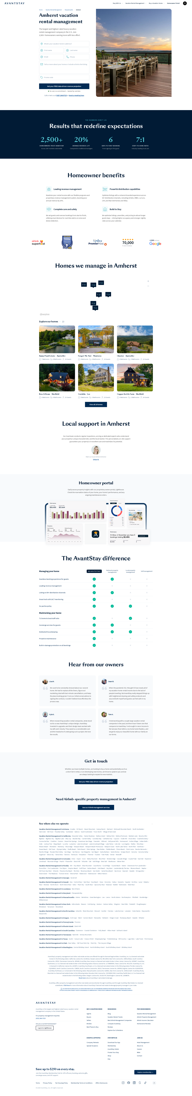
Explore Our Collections (115, 1030)
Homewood (124, 841)
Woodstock (59, 907)
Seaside (131, 871)
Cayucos (116, 839)
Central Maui (78, 882)
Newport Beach (79, 847)
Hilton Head (111, 930)
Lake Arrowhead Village (96, 844)
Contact (139, 1056)
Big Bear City (50, 839)
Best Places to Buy (92, 1027)
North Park (132, 847)
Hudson (99, 904)
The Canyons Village (104, 943)
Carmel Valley (86, 839)
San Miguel (95, 852)
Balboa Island (100, 836)
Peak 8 (62, 861)
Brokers (89, 1024)
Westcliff (118, 855)
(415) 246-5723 (61, 95)
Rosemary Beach (86, 871)
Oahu (74, 885)
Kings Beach (57, 844)
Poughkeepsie (141, 904)
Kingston (117, 904)
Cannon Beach (88, 918)
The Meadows (53, 874)
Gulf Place (82, 868)
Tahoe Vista (59, 855)
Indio (40, 844)
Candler (103, 911)
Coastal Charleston (90, 930)
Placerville (68, 861)
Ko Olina (134, 882)
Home (41, 10)
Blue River (102, 859)
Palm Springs (91, 849)
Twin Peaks (105, 855)
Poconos (77, 922)
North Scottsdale (138, 829)
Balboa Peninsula (121, 836)
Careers (139, 1049)
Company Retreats (93, 1042)
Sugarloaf (42, 855)
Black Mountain (88, 911)
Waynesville (145, 911)
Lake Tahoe (109, 844)
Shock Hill (77, 861)
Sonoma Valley (143, 852)
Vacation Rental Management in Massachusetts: (57, 897)
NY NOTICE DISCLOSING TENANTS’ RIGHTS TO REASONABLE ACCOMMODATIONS (78, 990)
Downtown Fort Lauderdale (137, 866)
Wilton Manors (102, 874)
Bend (80, 918)
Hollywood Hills (113, 841)
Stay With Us (117, 3)
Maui (40, 885)
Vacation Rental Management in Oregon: (54, 918)
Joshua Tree (48, 844)
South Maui (89, 885)
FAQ (109, 1059)
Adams (78, 897)
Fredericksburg (112, 939)
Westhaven (112, 861)
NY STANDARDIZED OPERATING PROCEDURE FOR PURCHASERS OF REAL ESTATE (112, 988)
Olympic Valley (61, 849)
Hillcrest (104, 841)
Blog (109, 1014)
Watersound (92, 874)
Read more (82, 978)
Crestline (53, 841)
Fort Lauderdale (53, 868)
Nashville (75, 935)
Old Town (50, 832)
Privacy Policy (47, 1083)
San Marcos (76, 852)
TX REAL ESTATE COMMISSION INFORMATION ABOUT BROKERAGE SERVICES (115, 990)
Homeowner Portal (173, 3)
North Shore (54, 885)
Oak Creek (42, 832)
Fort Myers (63, 868)
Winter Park (121, 861)
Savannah (73, 878)
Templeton (82, 855)
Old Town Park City (83, 943)
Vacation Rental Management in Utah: (53, 943)
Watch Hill (77, 926)
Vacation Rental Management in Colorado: (55, 859)
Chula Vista (132, 839)
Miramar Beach (135, 868)
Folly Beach (102, 930)
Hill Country (122, 939)
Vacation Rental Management (134, 3)
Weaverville (43, 914)
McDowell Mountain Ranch (122, 829)
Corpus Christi (89, 939)
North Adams (116, 897)
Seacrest (125, 871)
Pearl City (81, 885)
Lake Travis (139, 939)
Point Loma (130, 849)
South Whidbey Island (113, 947)
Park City (93, 943)
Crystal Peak (132, 859)
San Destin (96, 871)
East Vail (140, 859)
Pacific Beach (72, 849)
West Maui (131, 885)
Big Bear (41, 839)
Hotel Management (143, 1042)
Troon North (98, 832)
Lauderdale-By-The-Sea (121, 868)
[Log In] (185, 3)
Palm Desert (81, 849)
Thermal (90, 855)
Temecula (74, 855)
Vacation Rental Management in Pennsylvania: (56, 922)
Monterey (61, 847)
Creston (60, 841)
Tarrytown (50, 907)
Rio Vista (76, 871)
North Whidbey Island (97, 947)
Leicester (128, 911)
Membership (112, 1046)
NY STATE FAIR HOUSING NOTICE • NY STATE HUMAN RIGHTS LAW (78, 988)
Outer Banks (136, 911)
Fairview (110, 911)
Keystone (148, 859)
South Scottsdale (86, 832)
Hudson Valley (108, 904)
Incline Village (133, 841)
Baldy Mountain (92, 859)
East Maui (87, 882)
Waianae (109, 885)
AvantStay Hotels (113, 1049)
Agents (89, 1014)
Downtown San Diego (85, 841)
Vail (90, 861)
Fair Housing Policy (61, 1083)
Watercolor (83, 874)
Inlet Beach (101, 868)
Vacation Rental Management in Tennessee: (55, 935)
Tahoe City (50, 855)
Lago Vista (131, 939)
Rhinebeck (42, 907)
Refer (138, 1052)
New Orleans (76, 889)
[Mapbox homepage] (45, 314)
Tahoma (66, 855)
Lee (103, 897)
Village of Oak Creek (109, 832)
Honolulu (108, 882)
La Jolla (65, 844)
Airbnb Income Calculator (145, 1020)
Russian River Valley (56, 852)
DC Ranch (80, 829)
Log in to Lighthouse (45, 1028)
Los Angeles (125, 844)
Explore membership (145, 1072)
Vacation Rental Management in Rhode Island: (56, 926)
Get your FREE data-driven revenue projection (64, 86)
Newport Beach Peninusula (94, 847)
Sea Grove (117, 871)
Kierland (109, 829)
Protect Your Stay (113, 1052)
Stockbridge (143, 897)
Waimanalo (122, 885)
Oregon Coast (114, 918)
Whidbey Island (127, 947)
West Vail (104, 861)
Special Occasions (92, 1046)
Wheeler (141, 918)
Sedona (77, 832)
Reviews (110, 1027)
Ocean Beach (43, 849)
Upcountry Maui (99, 885)
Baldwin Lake (133, 836)
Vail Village (96, 861)
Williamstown (43, 900)
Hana (101, 882)
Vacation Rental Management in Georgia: (54, 878)
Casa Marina (97, 866)
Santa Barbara (104, 852)
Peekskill (132, 904)
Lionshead (42, 861)
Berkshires (85, 897)
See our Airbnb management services (96, 807)
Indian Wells (144, 841)
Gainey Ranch (101, 829)
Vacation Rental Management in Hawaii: (54, 882)
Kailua (114, 882)
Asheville (79, 911)
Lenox (108, 897)
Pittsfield (135, 897)
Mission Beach (43, 847)
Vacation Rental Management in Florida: (54, 866)
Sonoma (134, 852)
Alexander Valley (77, 836)
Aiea (71, 882)
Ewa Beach (94, 882)
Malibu (133, 844)
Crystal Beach (116, 866)
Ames (73, 859)
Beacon (83, 904)
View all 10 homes (95, 404)
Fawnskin (97, 841)
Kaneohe (121, 882)
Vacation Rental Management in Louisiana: (55, 889)
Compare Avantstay (114, 1024)
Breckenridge (111, 859)
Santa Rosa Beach (107, 871)
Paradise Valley (60, 832)
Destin (124, 866)
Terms (38, 1083)
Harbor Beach (91, 868)
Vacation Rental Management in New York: (55, 904)
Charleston (79, 930)
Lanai (140, 882)
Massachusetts (69, 10)
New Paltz (124, 904)
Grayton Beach (73, 868)
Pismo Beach (120, 849)
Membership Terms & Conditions (81, 1083)
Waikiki (115, 885)
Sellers (89, 1020)
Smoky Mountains (86, 935)
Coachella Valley (142, 839)
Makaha (146, 882)
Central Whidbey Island (81, 947)
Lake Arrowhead (82, 844)
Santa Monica (115, 852)
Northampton (126, 897)
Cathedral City (107, 839)
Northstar (140, 847)
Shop (109, 1056)
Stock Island (43, 874)
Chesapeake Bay (77, 893)
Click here (66, 985)
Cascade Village (122, 859)
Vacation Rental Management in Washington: (56, 947)
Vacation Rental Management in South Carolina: (57, 930)
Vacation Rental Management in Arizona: (54, 829)
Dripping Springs (100, 939)
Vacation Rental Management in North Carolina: (57, 911)
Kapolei (127, 882)
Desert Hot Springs (71, 841)
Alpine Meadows (89, 836)
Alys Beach (77, 866)
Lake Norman (119, 911)
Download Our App (114, 1042)
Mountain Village (52, 861)
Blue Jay (68, 839)
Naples (144, 868)
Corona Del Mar (44, 841)
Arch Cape (73, 918)
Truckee (97, 855)
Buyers (89, 1017)
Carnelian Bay (97, 839)
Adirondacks (76, 904)
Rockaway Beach (125, 918)
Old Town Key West (45, 871)
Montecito (53, 847)
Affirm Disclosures (101, 1083)
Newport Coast (109, 847)
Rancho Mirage (44, 852)
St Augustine (140, 871)
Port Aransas (149, 939)
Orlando (55, 871)
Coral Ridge (106, 866)
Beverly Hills (143, 836)
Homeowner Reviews (144, 1024)
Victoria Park (74, 874)
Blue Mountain (87, 866)
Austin (71, 939)
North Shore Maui (65, 885)
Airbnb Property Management (146, 1017)
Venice (112, 855)
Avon (84, 859)
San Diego (67, 852)
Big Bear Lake (59, 839)
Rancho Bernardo (141, 849)
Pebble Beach (110, 849)
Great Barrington (95, 897)
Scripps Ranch (125, 852)
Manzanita (97, 918)
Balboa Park (110, 836)
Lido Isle (117, 844)
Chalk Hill (124, 839)
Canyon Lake (78, 939)
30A (71, 866)
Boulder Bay (77, 839)
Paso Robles (101, 849)
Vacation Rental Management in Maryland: (55, 893)
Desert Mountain (89, 829)
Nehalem (105, 918)
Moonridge (68, 847)
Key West (109, 868)
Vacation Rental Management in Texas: (53, 939)
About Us (140, 1046)
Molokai (46, 885)
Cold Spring (91, 904)
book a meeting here (76, 95)
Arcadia (72, 829)
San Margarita (85, 852)
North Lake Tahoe (121, 847)
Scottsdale (69, 832)
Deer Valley (71, 943)
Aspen (79, 859)
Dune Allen (42, 868)
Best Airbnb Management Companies (120, 1020)
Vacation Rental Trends (115, 1017)
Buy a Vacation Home (156, 3)
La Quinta (72, 844)
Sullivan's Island (122, 930)
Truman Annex (64, 874)
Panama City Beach (66, 871)
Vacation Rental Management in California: (55, 836)
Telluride (84, 861)
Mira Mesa (140, 844)
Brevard (97, 911)
